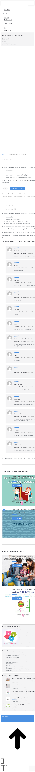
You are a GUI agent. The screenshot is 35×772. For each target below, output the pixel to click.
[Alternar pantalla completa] (4, 765)
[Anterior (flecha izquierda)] (1, 761)
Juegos (16, 194)
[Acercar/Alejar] (6, 765)
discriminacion (28, 196)
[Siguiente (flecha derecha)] (3, 761)
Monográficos (11, 194)
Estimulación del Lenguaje (12, 657)
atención (15, 196)
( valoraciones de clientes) (17, 154)
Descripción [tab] (9, 205)
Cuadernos (8, 654)
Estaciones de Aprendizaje (12, 655)
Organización (9, 668)
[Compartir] (3, 765)
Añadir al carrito (17, 188)
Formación (8, 659)
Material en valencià (11, 662)
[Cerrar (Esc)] (1, 765)
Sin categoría (9, 670)
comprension (21, 196)
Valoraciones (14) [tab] (11, 209)
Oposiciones (9, 667)
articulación (10, 196)
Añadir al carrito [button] (17, 485)
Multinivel (8, 665)
